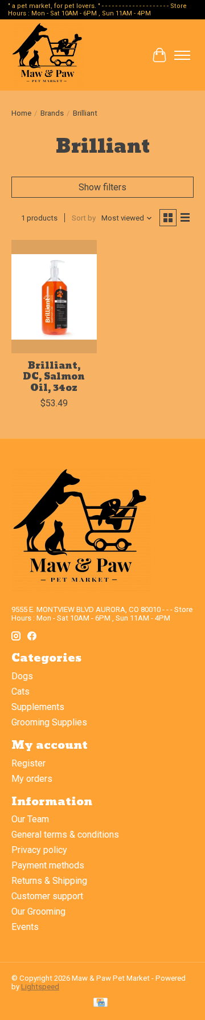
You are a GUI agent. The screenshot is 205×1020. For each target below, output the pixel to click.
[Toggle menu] (182, 55)
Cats (20, 691)
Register (28, 763)
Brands (52, 113)
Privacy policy (39, 849)
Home (21, 113)
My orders (31, 778)
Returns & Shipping (49, 880)
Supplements (37, 706)
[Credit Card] (100, 1003)
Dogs (22, 676)
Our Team (30, 819)
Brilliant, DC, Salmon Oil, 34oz (54, 376)
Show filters (102, 187)
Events (25, 926)
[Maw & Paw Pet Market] (47, 55)
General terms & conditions (65, 834)
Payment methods (47, 865)
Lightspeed (40, 986)
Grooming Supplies (49, 722)
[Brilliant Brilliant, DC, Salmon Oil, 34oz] (54, 296)
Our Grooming (38, 911)
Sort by (84, 218)
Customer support (47, 896)
